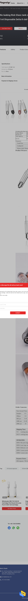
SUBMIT (18, 313)
